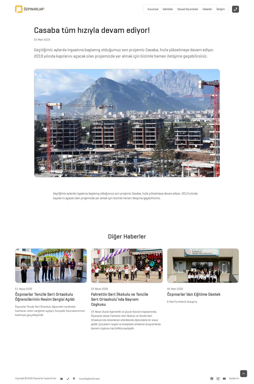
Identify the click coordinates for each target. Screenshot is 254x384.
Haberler (207, 9)
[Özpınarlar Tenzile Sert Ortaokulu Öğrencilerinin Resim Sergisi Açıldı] (51, 265)
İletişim (221, 9)
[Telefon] (68, 378)
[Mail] (61, 378)
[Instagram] (218, 378)
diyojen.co (234, 378)
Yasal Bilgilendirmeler (89, 378)
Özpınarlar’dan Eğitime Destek (193, 294)
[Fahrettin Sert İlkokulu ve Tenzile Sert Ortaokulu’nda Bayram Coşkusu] (127, 265)
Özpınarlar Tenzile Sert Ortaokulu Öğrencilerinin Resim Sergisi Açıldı (45, 297)
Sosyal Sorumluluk (187, 9)
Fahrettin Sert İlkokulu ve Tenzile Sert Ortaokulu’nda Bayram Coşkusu (119, 299)
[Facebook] (211, 378)
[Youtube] (224, 378)
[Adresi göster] (74, 378)
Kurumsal (153, 9)
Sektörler (168, 9)
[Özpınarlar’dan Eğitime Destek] (203, 265)
